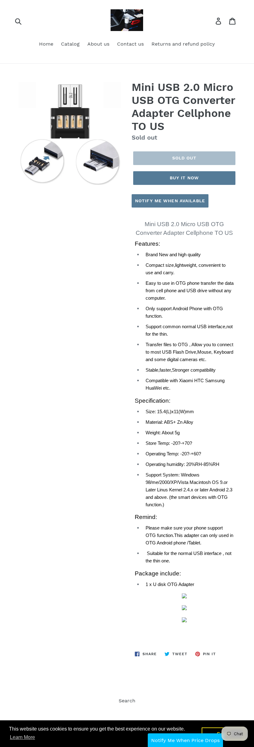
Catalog (70, 44)
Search (127, 701)
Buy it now (184, 177)
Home (46, 44)
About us (98, 44)
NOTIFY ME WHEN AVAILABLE (170, 200)
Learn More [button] (22, 737)
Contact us (130, 44)
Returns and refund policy (183, 44)
